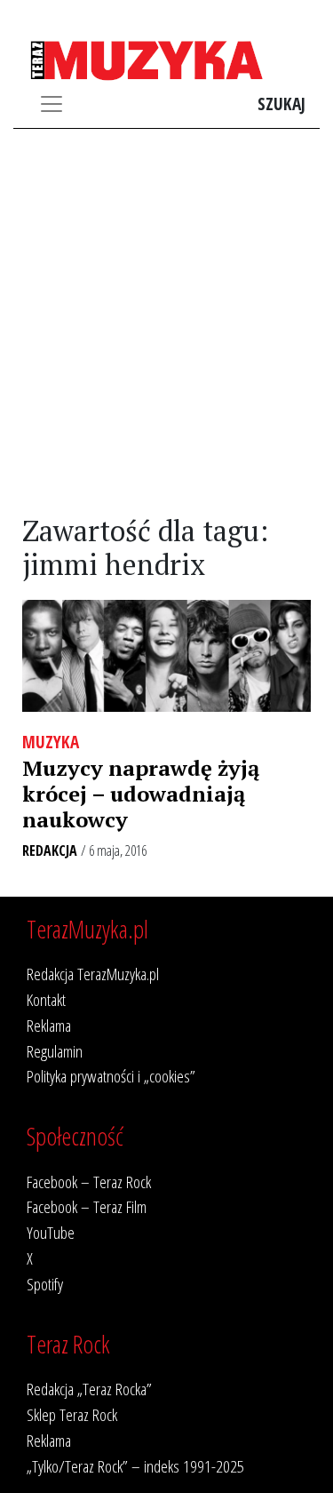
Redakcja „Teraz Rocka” (89, 1389)
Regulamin (55, 1051)
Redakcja (49, 850)
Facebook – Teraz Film (87, 1206)
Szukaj (281, 104)
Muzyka (50, 742)
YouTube (51, 1232)
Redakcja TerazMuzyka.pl (93, 974)
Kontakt (46, 999)
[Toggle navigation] (51, 104)
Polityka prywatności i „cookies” (111, 1076)
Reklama (49, 1025)
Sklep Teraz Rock (72, 1414)
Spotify (45, 1284)
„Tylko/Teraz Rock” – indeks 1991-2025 (135, 1466)
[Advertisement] (166, 322)
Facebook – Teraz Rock (89, 1182)
